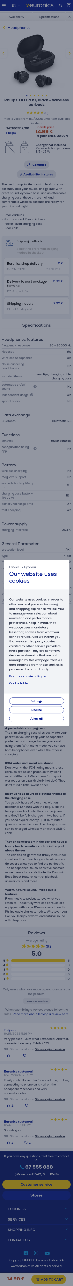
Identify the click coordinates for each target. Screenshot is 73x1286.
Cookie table (18, 683)
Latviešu (15, 567)
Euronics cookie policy (25, 676)
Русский (30, 567)
